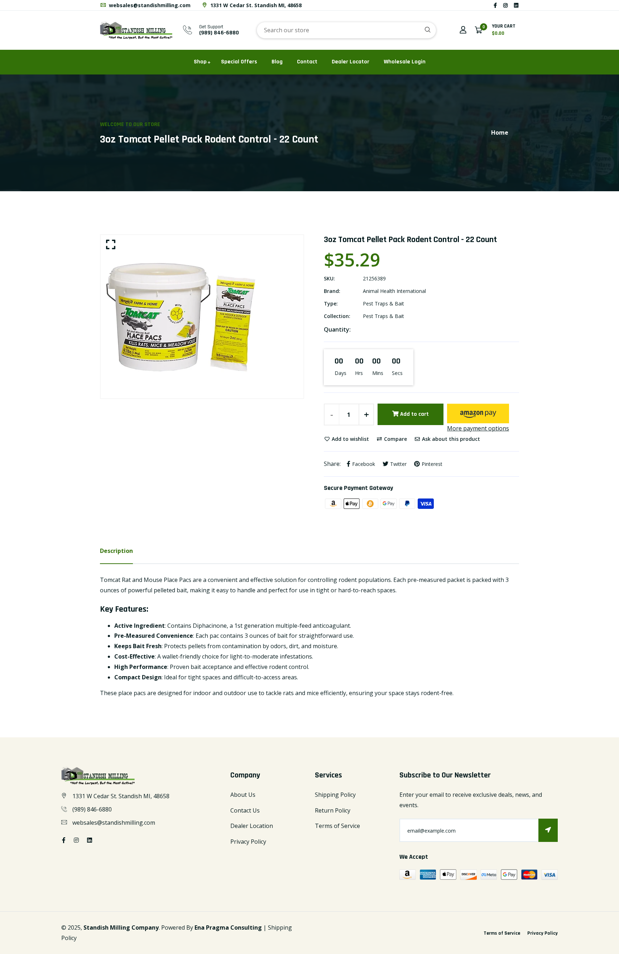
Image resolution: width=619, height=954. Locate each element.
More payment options (478, 428)
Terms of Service (337, 826)
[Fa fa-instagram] (505, 5)
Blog (277, 62)
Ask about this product (450, 438)
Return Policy (332, 810)
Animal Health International (394, 291)
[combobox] (346, 30)
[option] (202, 316)
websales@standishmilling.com (149, 5)
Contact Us (245, 810)
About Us (242, 795)
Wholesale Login (405, 62)
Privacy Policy (248, 841)
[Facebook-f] (495, 5)
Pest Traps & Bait (383, 303)
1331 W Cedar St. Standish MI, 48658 (255, 5)
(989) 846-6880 (219, 33)
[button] (478, 413)
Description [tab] (116, 551)
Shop (200, 62)
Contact (307, 62)
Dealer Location (251, 826)
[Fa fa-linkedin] (516, 5)
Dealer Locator (350, 62)
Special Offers (239, 62)
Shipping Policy (335, 795)
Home (499, 132)
